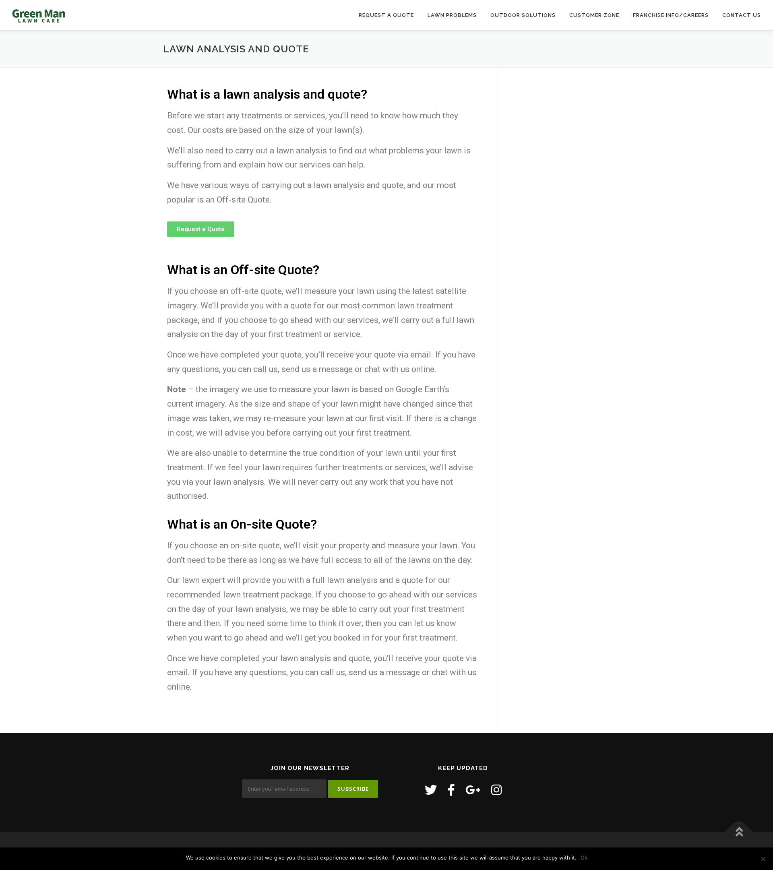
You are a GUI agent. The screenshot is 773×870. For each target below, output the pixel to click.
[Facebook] (451, 789)
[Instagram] (496, 789)
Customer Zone (594, 15)
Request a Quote (386, 15)
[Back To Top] (739, 832)
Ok (584, 857)
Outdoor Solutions (523, 15)
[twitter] (431, 789)
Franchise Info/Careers (671, 15)
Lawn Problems (452, 15)
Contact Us (741, 15)
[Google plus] (473, 789)
